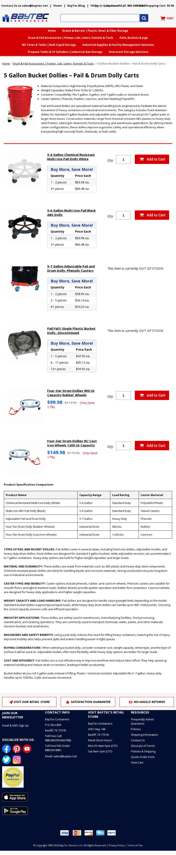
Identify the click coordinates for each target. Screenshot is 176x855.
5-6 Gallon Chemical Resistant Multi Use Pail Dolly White (71, 156)
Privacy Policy (116, 845)
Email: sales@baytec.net (61, 756)
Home (57, 5)
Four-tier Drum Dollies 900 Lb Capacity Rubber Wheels (70, 392)
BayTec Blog (76, 5)
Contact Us (138, 740)
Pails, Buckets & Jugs (134, 38)
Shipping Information (144, 735)
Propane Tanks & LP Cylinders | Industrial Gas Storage (65, 52)
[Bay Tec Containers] (26, 23)
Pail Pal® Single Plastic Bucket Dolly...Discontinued (71, 330)
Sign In (98, 5)
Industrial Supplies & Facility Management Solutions (118, 45)
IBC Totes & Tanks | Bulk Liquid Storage (49, 45)
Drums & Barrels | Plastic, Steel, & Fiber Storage (95, 30)
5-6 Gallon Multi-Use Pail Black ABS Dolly (71, 212)
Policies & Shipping (143, 751)
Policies (136, 729)
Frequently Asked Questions (142, 721)
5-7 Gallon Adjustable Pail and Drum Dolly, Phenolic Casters (71, 268)
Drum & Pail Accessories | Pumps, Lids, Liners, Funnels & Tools (70, 38)
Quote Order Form (143, 757)
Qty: (110, 160)
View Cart (137, 762)
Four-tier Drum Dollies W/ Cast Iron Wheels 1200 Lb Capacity (72, 443)
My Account (113, 5)
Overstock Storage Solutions (128, 52)
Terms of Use (135, 845)
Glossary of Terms (143, 746)
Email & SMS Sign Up (15, 725)
